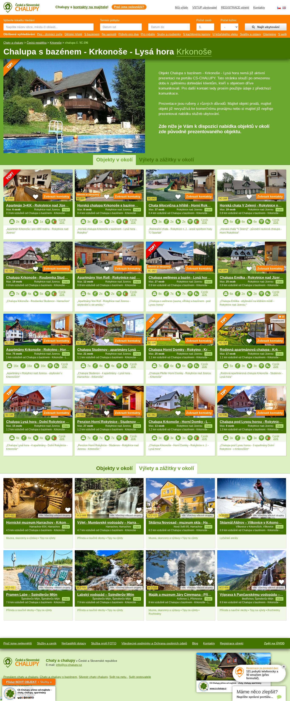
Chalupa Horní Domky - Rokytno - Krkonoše (184, 349)
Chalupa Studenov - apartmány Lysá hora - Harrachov (120, 349)
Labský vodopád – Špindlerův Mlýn (105, 594)
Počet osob (203, 20)
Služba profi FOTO (103, 643)
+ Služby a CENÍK (29, 682)
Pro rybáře (148, 34)
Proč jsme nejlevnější (17, 643)
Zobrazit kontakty (56, 196)
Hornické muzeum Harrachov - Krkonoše (39, 522)
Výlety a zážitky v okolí (166, 159)
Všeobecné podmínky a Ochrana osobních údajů (154, 643)
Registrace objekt (231, 643)
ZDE (62, 222)
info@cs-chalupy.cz (69, 664)
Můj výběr (181, 7)
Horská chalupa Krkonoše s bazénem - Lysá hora (116, 205)
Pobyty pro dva (128, 34)
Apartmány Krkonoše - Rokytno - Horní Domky (43, 349)
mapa (66, 526)
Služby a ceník (46, 643)
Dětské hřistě (73, 34)
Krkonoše (56, 42)
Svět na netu (118, 677)
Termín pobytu (109, 20)
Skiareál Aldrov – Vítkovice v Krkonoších (252, 522)
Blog (195, 643)
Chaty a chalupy (13, 42)
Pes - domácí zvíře (49, 34)
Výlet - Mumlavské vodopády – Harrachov (110, 522)
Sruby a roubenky (169, 34)
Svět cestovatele (140, 677)
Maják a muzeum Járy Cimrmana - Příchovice (185, 594)
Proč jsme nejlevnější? (129, 6)
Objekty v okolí (114, 159)
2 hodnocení (277, 320)
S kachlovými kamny (196, 34)
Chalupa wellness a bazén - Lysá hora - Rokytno (187, 277)
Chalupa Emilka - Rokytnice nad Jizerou (252, 277)
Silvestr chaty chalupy (93, 677)
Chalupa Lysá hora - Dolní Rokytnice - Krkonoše (45, 422)
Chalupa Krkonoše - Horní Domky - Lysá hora (185, 422)
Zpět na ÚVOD (274, 643)
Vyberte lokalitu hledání (19, 20)
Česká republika (36, 42)
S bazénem (92, 34)
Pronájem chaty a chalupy (20, 677)
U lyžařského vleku (225, 34)
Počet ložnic (229, 20)
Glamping (269, 34)
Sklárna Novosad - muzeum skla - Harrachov (184, 522)
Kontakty (259, 7)
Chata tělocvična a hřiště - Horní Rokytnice (183, 205)
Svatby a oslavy (250, 34)
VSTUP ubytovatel (204, 7)
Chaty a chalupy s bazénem (58, 677)
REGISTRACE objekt (235, 7)
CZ (279, 7)
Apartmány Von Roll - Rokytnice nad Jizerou (112, 277)
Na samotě (109, 34)
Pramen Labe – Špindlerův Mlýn (31, 594)
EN (284, 7)
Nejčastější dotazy (74, 643)
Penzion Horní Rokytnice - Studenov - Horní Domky (118, 422)
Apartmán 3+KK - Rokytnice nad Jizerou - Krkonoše (47, 205)
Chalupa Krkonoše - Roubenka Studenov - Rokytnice (49, 277)
